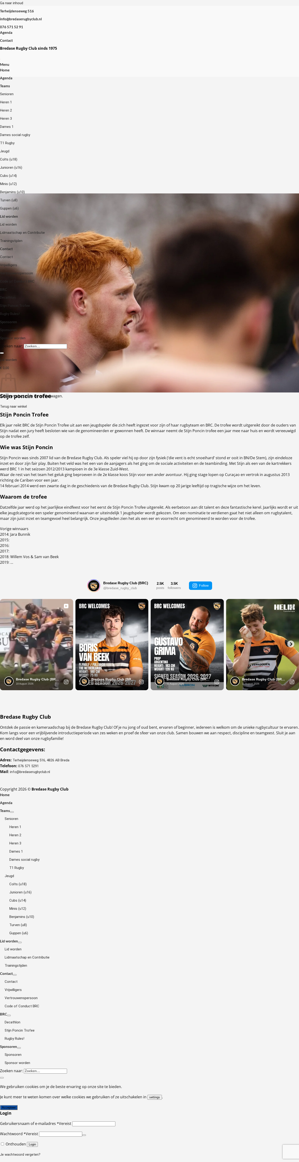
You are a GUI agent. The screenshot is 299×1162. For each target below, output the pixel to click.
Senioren (7, 94)
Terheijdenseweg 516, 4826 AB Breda (41, 760)
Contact (6, 40)
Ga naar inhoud (11, 3)
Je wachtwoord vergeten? (20, 1154)
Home (5, 70)
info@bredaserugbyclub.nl (30, 772)
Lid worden (9, 216)
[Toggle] (12, 812)
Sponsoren (8, 322)
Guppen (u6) (9, 208)
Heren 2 (6, 110)
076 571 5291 (28, 766)
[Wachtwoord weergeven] (84, 1135)
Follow (204, 585)
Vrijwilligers (8, 265)
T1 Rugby (7, 143)
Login (32, 1144)
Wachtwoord (19, 1133)
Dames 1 (7, 127)
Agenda (6, 32)
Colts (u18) (8, 159)
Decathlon (8, 297)
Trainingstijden (11, 241)
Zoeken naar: (11, 346)
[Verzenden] (2, 353)
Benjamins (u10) (12, 192)
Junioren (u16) (11, 167)
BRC (3, 289)
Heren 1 (6, 102)
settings (154, 1097)
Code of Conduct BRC (17, 281)
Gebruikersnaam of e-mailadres (35, 1123)
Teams (5, 86)
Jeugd (4, 151)
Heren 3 (6, 118)
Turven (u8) (9, 200)
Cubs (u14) (8, 176)
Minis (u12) (8, 184)
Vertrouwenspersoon (16, 273)
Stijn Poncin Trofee (15, 306)
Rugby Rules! (10, 314)
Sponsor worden (12, 338)
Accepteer (9, 1107)
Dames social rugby (15, 135)
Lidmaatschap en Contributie (22, 233)
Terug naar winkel (13, 406)
